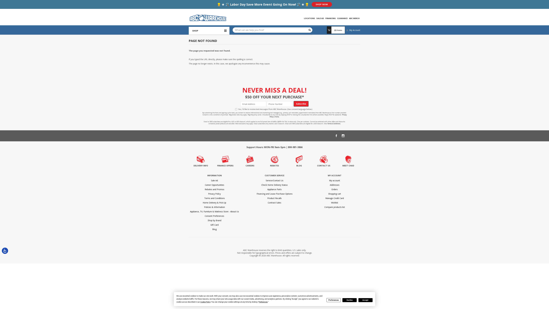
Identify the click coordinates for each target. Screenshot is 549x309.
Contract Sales (274, 202)
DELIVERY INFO (201, 165)
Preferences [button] (263, 302)
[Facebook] (336, 135)
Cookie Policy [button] (205, 302)
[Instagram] (343, 135)
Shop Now (322, 4)
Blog (214, 229)
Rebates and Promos (214, 189)
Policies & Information (214, 207)
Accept (365, 300)
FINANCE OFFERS (225, 165)
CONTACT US (323, 165)
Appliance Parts (274, 189)
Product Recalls (274, 198)
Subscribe (301, 103)
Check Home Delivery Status (274, 185)
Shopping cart (334, 193)
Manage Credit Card (334, 198)
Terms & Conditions (333, 124)
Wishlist (334, 202)
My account (334, 180)
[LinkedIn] (350, 135)
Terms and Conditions (214, 198)
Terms (277, 117)
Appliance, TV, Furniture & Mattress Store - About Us (214, 211)
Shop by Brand (214, 220)
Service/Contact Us (274, 180)
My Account (354, 30)
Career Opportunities (214, 185)
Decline (350, 300)
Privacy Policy (214, 193)
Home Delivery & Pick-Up (214, 202)
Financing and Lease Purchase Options (275, 193)
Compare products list (334, 207)
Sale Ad (214, 180)
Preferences (333, 300)
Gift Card (214, 224)
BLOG (299, 165)
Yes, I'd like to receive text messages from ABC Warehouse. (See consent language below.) (275, 109)
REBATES (274, 165)
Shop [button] (195, 30)
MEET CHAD (348, 165)
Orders (334, 189)
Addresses (334, 185)
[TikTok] (357, 135)
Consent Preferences (214, 216)
